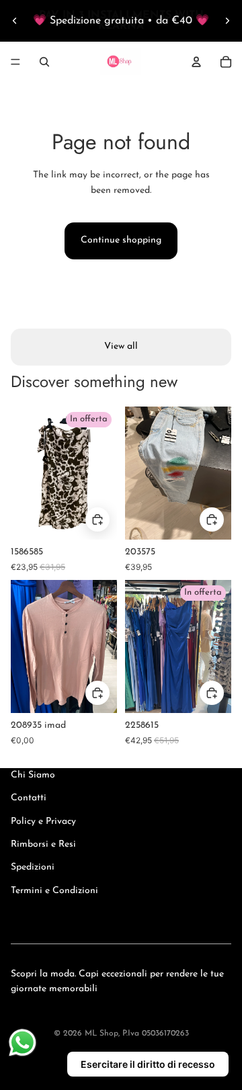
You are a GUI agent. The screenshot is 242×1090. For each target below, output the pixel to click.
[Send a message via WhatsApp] (22, 1042)
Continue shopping (121, 240)
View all (121, 346)
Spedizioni (32, 867)
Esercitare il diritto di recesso (148, 1064)
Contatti (28, 798)
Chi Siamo (33, 775)
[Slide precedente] (15, 21)
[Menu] (15, 61)
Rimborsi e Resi (43, 844)
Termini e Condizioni (54, 891)
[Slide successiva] (227, 21)
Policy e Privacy (43, 821)
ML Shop (101, 1034)
